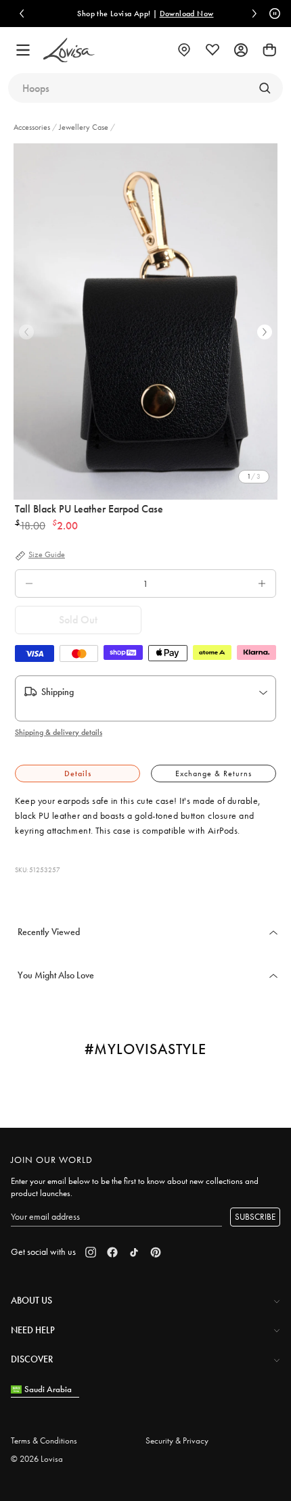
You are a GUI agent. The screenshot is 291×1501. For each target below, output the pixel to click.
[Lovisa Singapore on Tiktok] (134, 1252)
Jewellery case (83, 127)
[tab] (77, 774)
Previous (26, 332)
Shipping (57, 691)
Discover (32, 1359)
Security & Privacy (177, 1440)
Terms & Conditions (44, 1440)
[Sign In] (240, 50)
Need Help (33, 1330)
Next (264, 332)
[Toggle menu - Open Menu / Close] (23, 50)
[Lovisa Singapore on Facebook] (112, 1252)
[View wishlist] (212, 50)
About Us (31, 1300)
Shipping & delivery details (58, 732)
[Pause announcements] (272, 13)
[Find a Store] (184, 50)
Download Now (187, 13)
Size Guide (46, 555)
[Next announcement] (254, 13)
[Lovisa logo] (69, 50)
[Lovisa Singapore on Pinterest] (155, 1252)
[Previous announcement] (21, 13)
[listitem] (145, 321)
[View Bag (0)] (269, 50)
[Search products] (264, 88)
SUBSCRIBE (255, 1216)
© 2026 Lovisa (37, 1458)
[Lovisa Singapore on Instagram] (90, 1252)
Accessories (33, 127)
